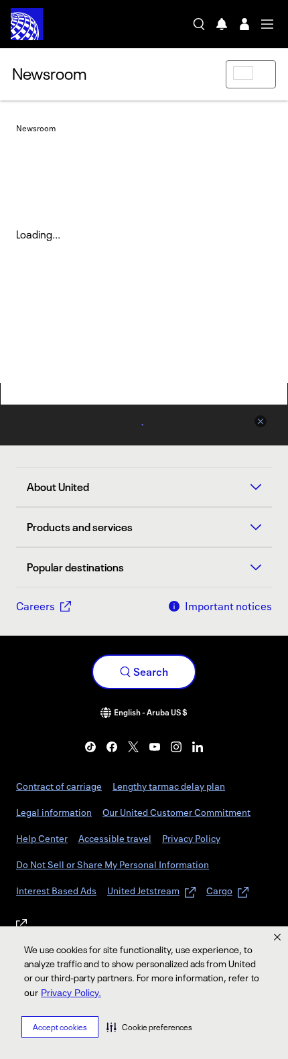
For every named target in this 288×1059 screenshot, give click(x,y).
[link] (90, 747)
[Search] (199, 24)
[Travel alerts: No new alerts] (222, 24)
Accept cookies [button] (60, 1027)
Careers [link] (35, 606)
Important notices (228, 606)
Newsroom (49, 73)
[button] (149, 1027)
